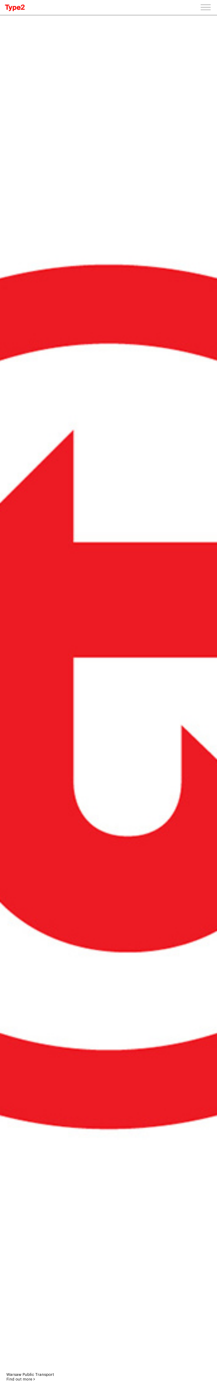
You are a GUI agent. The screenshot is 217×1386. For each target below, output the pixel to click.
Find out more (19, 1379)
